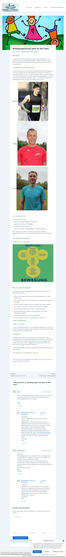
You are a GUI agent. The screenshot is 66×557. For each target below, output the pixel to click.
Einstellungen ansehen (58, 551)
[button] (63, 540)
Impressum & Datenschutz (57, 7)
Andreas (15, 324)
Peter (23, 324)
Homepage (45, 341)
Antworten (20, 405)
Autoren (46, 7)
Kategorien (37, 7)
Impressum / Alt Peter (53, 554)
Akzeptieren (37, 551)
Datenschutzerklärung (45, 554)
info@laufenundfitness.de (44, 432)
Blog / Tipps (29, 7)
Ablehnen (47, 551)
